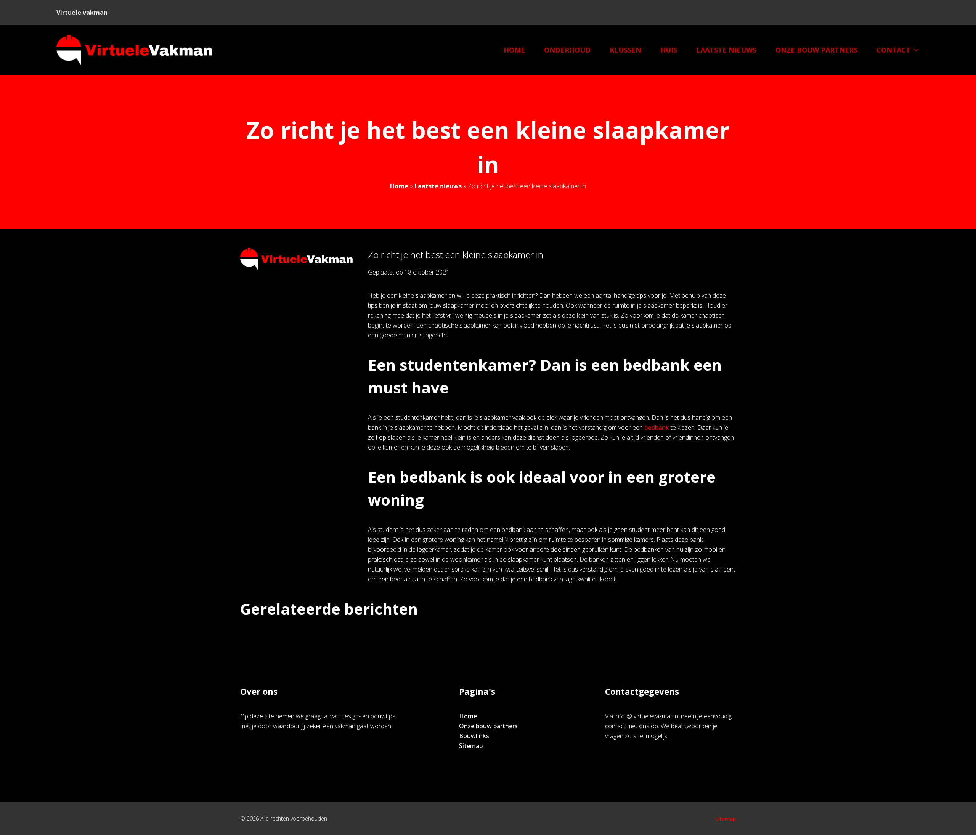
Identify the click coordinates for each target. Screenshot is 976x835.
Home (514, 50)
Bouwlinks (474, 736)
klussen (625, 50)
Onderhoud (567, 50)
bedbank (656, 427)
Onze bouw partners (816, 50)
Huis (668, 50)
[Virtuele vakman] (134, 50)
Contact (893, 50)
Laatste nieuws (726, 50)
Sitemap (471, 746)
